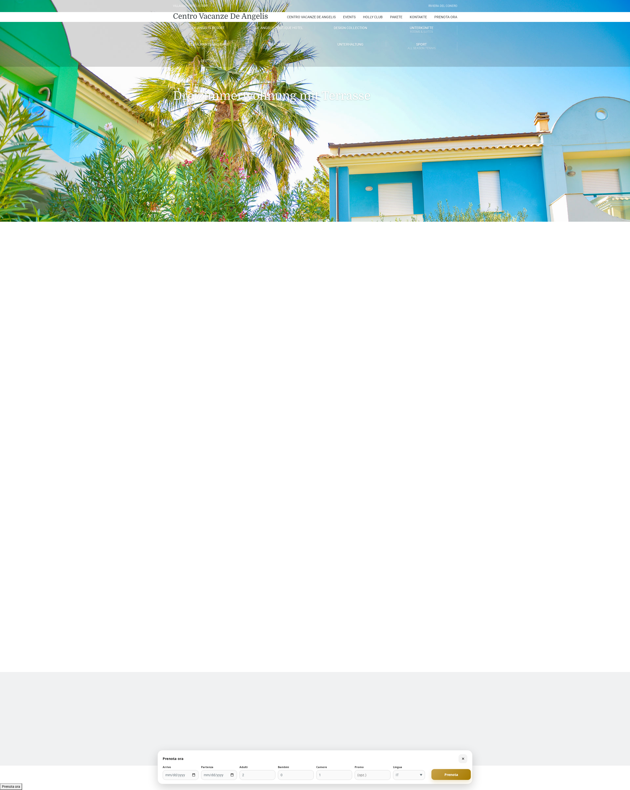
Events (349, 17)
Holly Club (373, 17)
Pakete (396, 17)
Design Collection (350, 28)
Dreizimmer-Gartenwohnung (202, 638)
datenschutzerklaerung (332, 703)
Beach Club (279, 44)
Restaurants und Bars (208, 44)
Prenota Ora (445, 17)
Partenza (207, 767)
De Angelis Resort (208, 28)
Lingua (397, 767)
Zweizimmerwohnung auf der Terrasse (420, 638)
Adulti (243, 767)
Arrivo (167, 767)
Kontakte (418, 17)
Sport (422, 46)
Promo (359, 767)
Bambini (283, 767)
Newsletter (23, 703)
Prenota (451, 774)
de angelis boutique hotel (279, 28)
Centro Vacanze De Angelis (220, 16)
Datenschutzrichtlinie (331, 699)
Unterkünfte (421, 30)
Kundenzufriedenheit (29, 699)
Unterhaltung (350, 44)
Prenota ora (11, 787)
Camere (321, 767)
